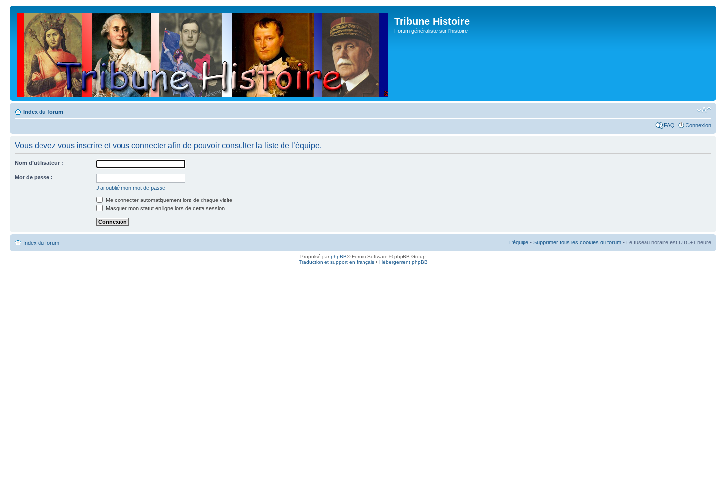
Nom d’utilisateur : (39, 163)
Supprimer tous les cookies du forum (577, 242)
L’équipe (518, 242)
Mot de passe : (34, 177)
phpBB (339, 256)
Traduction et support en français (336, 262)
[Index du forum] (203, 53)
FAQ (669, 125)
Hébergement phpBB (403, 262)
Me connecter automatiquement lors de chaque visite (168, 200)
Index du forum (43, 112)
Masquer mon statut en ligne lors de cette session (164, 208)
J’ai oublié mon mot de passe (130, 188)
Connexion (698, 125)
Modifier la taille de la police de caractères (704, 109)
